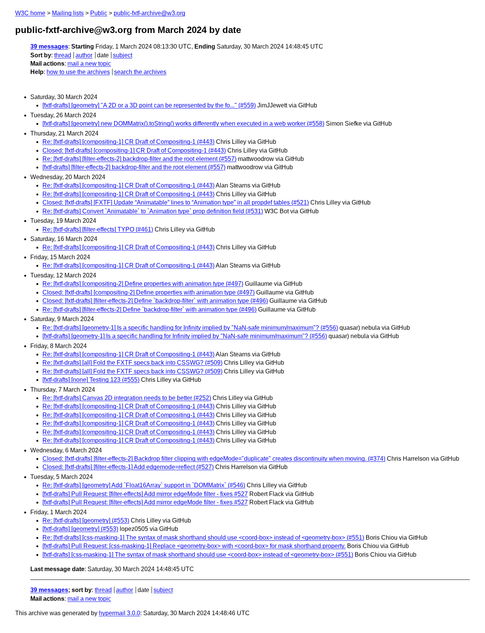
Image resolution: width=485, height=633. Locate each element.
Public (98, 13)
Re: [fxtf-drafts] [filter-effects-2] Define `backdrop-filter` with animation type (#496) (149, 309)
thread (62, 55)
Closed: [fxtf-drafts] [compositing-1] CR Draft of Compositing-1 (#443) (134, 150)
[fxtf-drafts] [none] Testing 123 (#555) (90, 379)
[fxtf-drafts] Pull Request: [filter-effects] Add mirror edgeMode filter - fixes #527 (145, 494)
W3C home (30, 13)
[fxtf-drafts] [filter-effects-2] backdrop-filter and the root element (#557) (133, 167)
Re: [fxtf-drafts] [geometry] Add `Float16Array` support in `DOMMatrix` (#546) (143, 485)
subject (122, 55)
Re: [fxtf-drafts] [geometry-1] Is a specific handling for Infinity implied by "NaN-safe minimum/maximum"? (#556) (190, 327)
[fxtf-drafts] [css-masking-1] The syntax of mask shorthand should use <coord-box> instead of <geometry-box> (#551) (197, 554)
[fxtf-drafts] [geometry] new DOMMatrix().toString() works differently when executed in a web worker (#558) (183, 123)
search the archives (140, 72)
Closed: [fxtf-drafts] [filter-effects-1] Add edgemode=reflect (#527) (128, 467)
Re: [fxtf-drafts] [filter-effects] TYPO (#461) (97, 229)
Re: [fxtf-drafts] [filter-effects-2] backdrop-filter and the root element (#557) (139, 159)
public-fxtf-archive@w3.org (149, 13)
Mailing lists (68, 13)
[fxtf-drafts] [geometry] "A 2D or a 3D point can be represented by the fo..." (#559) (149, 105)
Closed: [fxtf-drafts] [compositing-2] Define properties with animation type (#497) (148, 292)
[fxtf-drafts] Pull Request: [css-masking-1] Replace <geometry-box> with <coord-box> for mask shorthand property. (194, 546)
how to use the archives (78, 72)
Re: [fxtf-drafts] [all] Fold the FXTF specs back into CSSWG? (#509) (132, 362)
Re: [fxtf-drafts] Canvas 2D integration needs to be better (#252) (126, 398)
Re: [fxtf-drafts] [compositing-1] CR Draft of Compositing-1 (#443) (128, 142)
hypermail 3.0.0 (119, 613)
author (83, 55)
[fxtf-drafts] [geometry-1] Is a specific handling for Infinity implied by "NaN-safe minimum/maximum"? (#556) (184, 336)
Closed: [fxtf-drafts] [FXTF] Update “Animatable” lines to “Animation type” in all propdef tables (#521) (175, 202)
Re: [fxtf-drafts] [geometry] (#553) (85, 520)
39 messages (49, 46)
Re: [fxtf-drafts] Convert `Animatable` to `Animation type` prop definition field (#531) (152, 211)
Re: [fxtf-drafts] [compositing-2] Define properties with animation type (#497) (142, 283)
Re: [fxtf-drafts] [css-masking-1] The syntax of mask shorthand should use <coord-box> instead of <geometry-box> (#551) (203, 537)
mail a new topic (89, 63)
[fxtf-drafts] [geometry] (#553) (80, 529)
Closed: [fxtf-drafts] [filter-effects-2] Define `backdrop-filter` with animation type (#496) (155, 301)
